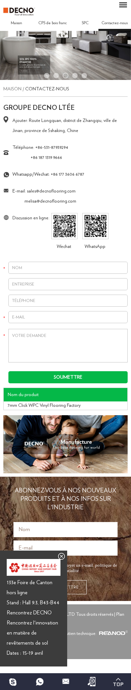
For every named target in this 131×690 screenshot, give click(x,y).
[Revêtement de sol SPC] (65, 78)
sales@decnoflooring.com (51, 191)
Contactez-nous (47, 89)
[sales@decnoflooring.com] (65, 681)
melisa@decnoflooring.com (50, 201)
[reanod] (112, 633)
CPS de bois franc (52, 23)
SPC (85, 23)
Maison (16, 23)
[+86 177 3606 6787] (13, 681)
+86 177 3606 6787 (67, 174)
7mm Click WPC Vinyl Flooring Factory (44, 405)
